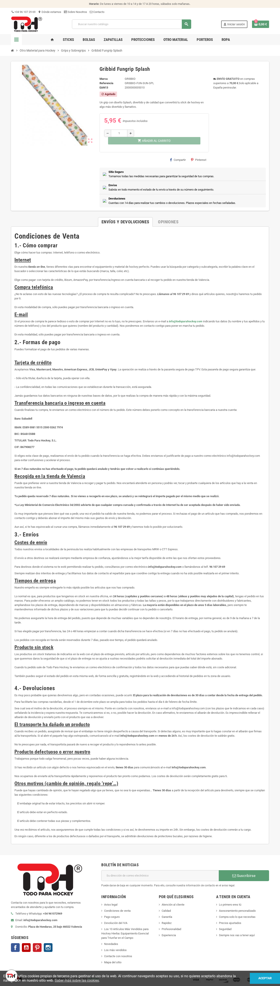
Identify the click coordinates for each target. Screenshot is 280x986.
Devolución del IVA (115, 923)
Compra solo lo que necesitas (237, 916)
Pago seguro (112, 916)
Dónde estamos (49, 12)
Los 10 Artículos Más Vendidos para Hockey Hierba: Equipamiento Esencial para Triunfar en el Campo (125, 933)
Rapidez (167, 923)
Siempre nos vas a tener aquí (237, 935)
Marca (104, 78)
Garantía (167, 916)
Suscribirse (246, 875)
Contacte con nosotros (118, 956)
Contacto (98, 12)
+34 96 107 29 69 (24, 12)
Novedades (111, 944)
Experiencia (169, 935)
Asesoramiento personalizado (237, 910)
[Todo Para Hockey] (26, 24)
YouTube (26, 947)
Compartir (180, 159)
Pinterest (200, 159)
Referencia (106, 83)
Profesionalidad (171, 929)
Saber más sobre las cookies (77, 980)
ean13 (104, 87)
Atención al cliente (173, 904)
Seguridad (225, 929)
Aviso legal (110, 904)
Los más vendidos (115, 950)
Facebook (15, 947)
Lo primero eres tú (230, 904)
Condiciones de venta (117, 910)
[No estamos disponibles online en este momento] (11, 975)
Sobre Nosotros (77, 12)
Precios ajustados (230, 923)
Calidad (166, 910)
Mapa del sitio (112, 962)
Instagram (48, 947)
